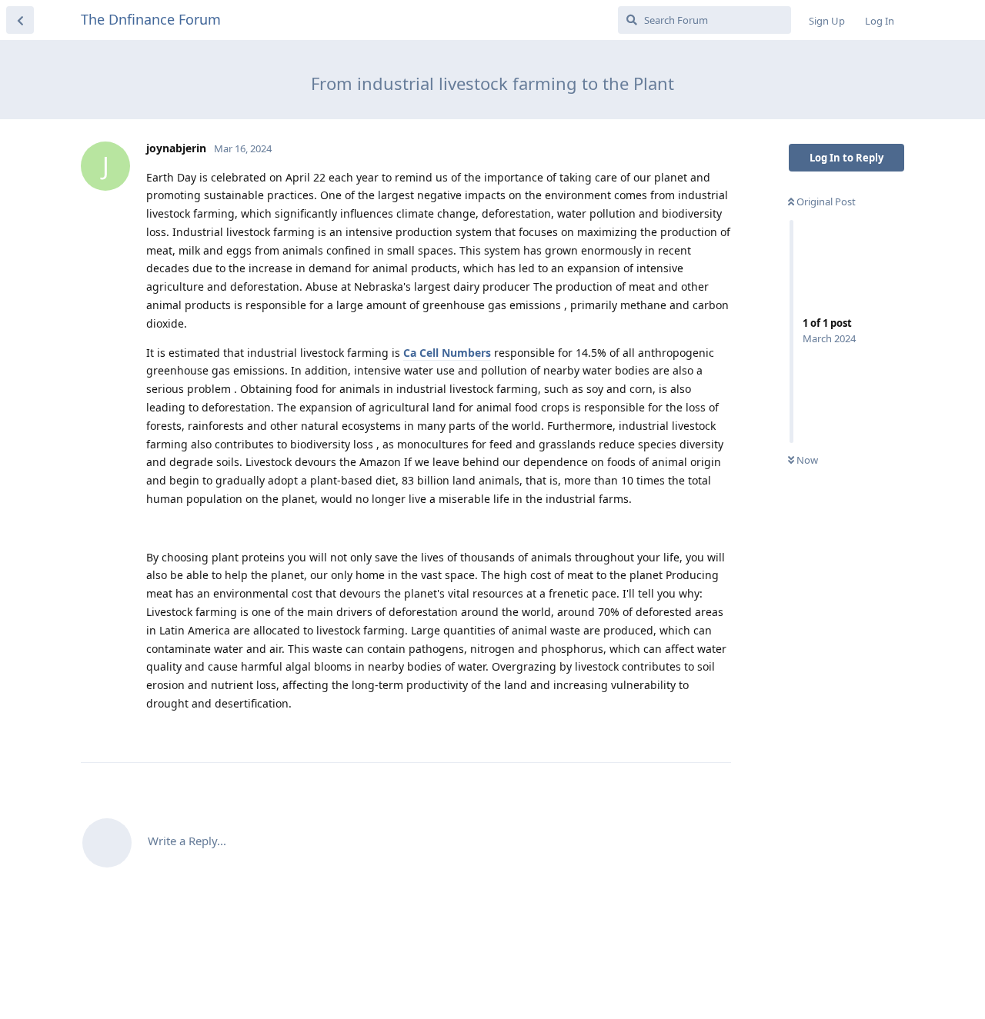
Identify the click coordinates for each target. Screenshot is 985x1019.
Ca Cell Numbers (447, 352)
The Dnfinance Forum (151, 19)
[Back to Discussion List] (20, 20)
